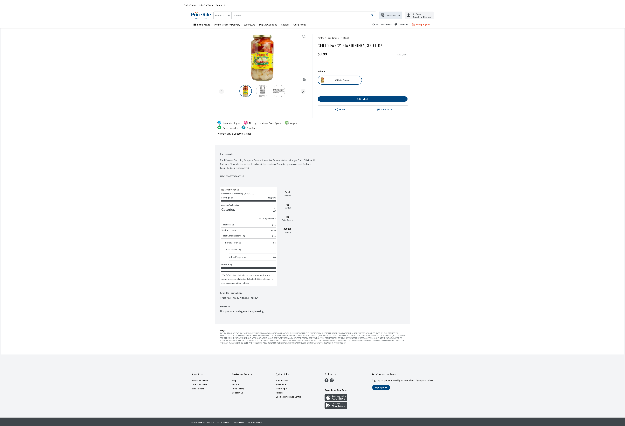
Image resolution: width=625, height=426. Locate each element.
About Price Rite (200, 380)
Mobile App (281, 388)
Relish (346, 37)
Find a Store (190, 5)
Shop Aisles (203, 24)
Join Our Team (206, 5)
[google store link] (336, 407)
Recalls (235, 384)
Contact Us (221, 5)
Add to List (362, 99)
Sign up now (381, 387)
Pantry (321, 37)
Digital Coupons (268, 24)
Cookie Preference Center (288, 396)
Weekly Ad (249, 24)
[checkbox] (304, 36)
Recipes (285, 24)
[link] (382, 24)
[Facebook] (326, 381)
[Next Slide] (303, 90)
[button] (398, 14)
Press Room (198, 388)
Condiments (334, 37)
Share (342, 109)
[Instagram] (332, 381)
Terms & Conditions (255, 422)
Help (234, 380)
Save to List (387, 109)
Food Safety (238, 388)
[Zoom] (304, 79)
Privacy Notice (223, 422)
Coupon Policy (238, 422)
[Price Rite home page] (201, 15)
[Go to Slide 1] (245, 91)
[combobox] (222, 15)
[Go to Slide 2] (262, 91)
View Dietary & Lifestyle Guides (234, 133)
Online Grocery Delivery (227, 24)
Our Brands (299, 24)
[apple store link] (336, 400)
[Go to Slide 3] (279, 91)
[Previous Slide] (221, 90)
